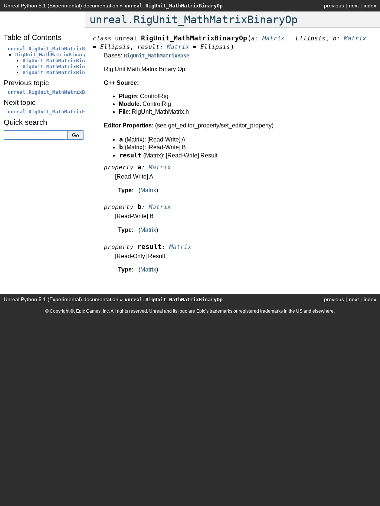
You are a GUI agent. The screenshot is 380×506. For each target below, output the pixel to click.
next (354, 6)
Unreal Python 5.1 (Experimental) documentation (61, 6)
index (370, 6)
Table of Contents (33, 37)
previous (334, 6)
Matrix (148, 190)
